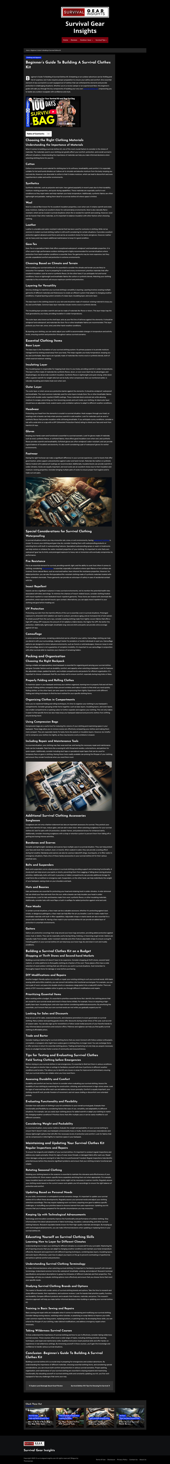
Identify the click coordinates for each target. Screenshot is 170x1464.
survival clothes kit (90, 89)
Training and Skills (65, 1418)
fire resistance (47, 568)
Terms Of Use (100, 1460)
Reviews (74, 40)
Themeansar (28, 1461)
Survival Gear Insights (85, 27)
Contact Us (133, 1460)
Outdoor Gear (86, 40)
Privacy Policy (122, 1460)
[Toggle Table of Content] (47, 134)
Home (65, 40)
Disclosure (111, 1460)
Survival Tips (101, 40)
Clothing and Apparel (33, 57)
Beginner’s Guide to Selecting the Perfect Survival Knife (97, 1424)
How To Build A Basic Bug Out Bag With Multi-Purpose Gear (39, 1424)
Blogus (73, 1458)
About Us (143, 1460)
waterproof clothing (101, 540)
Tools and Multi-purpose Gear (39, 1418)
